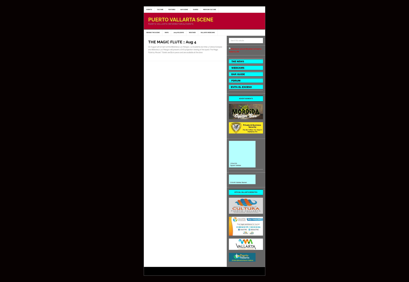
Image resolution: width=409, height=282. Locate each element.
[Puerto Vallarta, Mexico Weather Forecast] (246, 52)
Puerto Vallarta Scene (180, 20)
